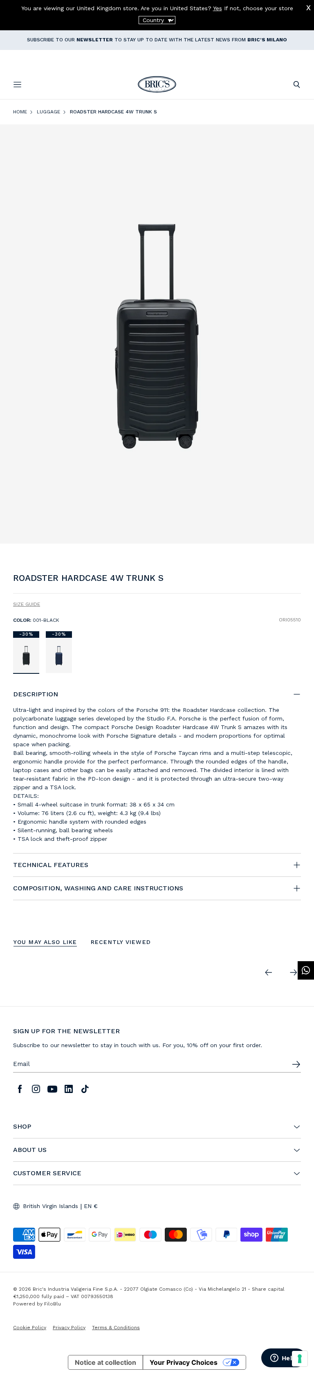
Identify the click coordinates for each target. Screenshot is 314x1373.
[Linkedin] (68, 1088)
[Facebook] (19, 1088)
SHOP (22, 1126)
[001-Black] (26, 655)
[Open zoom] (157, 334)
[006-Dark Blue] (59, 655)
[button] (296, 580)
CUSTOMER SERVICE (47, 1173)
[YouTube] (52, 1088)
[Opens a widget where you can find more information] (283, 1358)
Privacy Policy (69, 1327)
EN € (91, 1206)
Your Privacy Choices (184, 1362)
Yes (217, 8)
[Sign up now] (296, 1064)
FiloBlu (52, 1304)
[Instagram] (36, 1088)
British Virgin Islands (50, 1206)
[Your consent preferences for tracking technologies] (299, 1358)
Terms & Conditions (116, 1327)
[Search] (296, 84)
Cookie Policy (29, 1327)
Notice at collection (105, 1362)
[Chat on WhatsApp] (306, 970)
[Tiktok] (85, 1088)
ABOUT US (30, 1150)
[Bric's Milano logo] (157, 84)
